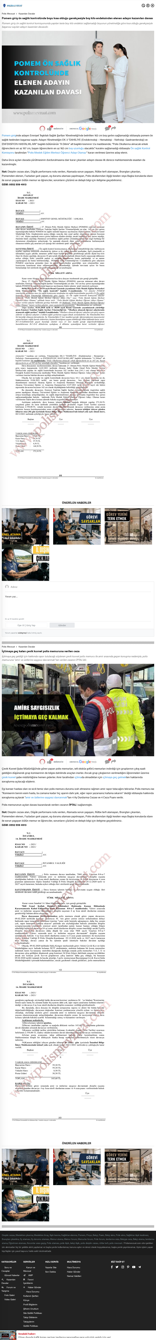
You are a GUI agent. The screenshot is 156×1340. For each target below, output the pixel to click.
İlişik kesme (55, 1235)
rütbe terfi (103, 1242)
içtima (78, 777)
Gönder (62, 625)
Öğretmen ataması (17, 1242)
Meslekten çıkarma (24, 1235)
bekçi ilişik (75, 1242)
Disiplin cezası (8, 1235)
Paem (101, 1235)
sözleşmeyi (22, 632)
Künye (26, 1300)
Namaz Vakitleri (74, 1275)
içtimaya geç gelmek (114, 777)
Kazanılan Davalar (27, 13)
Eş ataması (25, 1239)
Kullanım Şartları (30, 1295)
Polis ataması (53, 1242)
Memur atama (56, 1239)
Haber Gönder (73, 1271)
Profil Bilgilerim (30, 1304)
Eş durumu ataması (40, 1239)
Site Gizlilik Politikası (32, 1312)
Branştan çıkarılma (10, 1239)
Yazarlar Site (50, 1267)
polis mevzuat (115, 1242)
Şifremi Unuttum (31, 1308)
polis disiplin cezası (89, 1242)
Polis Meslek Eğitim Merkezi (44, 152)
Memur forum (70, 1239)
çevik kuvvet (9, 777)
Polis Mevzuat (8, 13)
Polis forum (99, 1239)
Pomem (81, 1235)
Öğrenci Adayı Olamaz (73, 152)
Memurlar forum (85, 1239)
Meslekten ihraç (41, 1235)
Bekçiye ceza (126, 1239)
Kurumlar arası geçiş (36, 1242)
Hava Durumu (73, 1267)
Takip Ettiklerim (30, 1317)
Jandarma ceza (112, 1239)
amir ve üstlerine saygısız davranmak (46, 797)
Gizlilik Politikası (30, 1325)
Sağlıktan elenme (69, 1235)
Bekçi (95, 1235)
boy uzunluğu (76, 148)
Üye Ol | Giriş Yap (26, 625)
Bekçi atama (138, 1239)
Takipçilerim (28, 1321)
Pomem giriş (9, 135)
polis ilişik (64, 1242)
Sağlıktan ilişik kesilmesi (137, 1235)
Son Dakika (50, 1271)
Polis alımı (120, 1235)
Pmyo (89, 1235)
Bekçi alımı (110, 1235)
